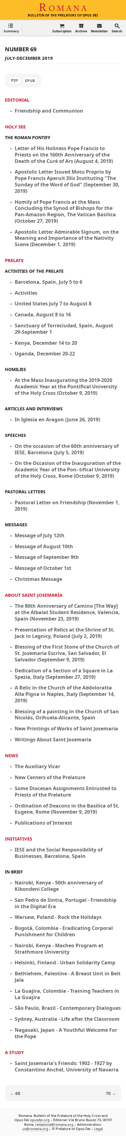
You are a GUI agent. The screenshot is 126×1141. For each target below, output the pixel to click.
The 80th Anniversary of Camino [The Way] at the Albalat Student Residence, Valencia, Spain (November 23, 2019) (67, 612)
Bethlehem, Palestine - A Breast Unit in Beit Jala (67, 976)
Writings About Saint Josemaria (53, 739)
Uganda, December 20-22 (45, 353)
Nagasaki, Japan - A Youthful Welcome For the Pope (66, 1033)
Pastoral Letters (25, 492)
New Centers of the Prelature (50, 777)
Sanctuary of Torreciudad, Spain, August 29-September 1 (64, 328)
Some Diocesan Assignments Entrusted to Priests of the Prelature (66, 791)
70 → (111, 1093)
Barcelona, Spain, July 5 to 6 (48, 282)
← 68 (15, 1093)
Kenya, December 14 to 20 (46, 343)
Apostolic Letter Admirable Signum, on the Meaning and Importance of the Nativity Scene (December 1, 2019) (67, 238)
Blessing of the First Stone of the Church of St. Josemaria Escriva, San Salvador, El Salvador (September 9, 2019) (67, 653)
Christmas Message (38, 579)
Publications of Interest (43, 822)
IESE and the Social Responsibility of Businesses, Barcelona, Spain (58, 852)
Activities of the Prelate (34, 271)
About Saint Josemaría (33, 595)
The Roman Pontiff (27, 137)
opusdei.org (40, 1120)
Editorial (17, 100)
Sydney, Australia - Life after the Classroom (67, 1019)
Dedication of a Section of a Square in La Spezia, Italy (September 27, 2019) (64, 673)
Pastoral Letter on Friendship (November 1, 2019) (67, 505)
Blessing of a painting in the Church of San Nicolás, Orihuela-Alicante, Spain (67, 714)
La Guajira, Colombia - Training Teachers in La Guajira (67, 994)
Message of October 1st (43, 568)
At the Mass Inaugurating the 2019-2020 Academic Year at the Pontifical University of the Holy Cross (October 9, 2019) (66, 386)
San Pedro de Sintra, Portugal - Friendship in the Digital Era (66, 903)
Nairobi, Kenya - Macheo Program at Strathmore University (59, 948)
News (11, 755)
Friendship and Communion (49, 110)
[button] (11, 28)
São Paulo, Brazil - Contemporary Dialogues (68, 1008)
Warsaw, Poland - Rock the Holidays (58, 917)
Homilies (15, 369)
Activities (26, 293)
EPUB (30, 80)
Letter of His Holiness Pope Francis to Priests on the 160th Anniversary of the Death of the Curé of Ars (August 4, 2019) (64, 154)
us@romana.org (35, 1128)
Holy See (15, 127)
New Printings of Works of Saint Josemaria (66, 728)
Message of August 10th (44, 546)
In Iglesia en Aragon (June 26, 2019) (57, 419)
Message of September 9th (47, 557)
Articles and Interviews (34, 409)
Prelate (14, 260)
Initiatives (18, 839)
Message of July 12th (40, 535)
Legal (98, 1128)
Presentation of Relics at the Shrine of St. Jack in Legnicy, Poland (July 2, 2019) (65, 632)
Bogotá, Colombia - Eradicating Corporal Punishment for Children (64, 931)
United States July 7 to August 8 (53, 303)
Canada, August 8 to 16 (43, 314)
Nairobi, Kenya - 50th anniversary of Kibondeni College (59, 885)
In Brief (14, 872)
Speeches (15, 435)
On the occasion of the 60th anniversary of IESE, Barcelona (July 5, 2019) (67, 449)
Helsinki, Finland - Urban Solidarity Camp (65, 962)
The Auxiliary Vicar (37, 766)
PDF (14, 80)
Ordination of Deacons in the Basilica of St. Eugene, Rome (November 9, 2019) (67, 808)
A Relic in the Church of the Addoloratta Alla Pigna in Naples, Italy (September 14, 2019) (65, 694)
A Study (14, 1052)
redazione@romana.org (54, 1124)
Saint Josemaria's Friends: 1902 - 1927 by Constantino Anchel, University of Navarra (67, 1066)
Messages (16, 524)
